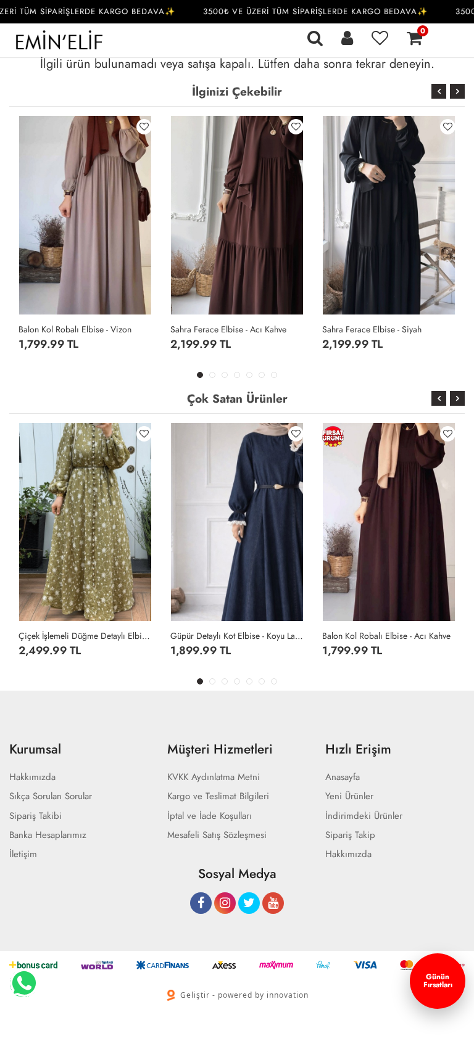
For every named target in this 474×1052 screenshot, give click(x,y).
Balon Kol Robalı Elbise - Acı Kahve (386, 636)
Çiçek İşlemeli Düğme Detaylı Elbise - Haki (85, 636)
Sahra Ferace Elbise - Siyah (372, 329)
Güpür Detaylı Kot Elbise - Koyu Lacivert (237, 636)
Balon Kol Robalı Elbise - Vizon (75, 329)
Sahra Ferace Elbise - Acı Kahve (228, 329)
